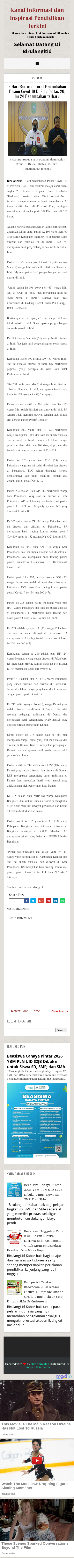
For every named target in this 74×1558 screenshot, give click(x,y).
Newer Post (19, 1011)
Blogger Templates (37, 1367)
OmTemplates (40, 1364)
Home (35, 1011)
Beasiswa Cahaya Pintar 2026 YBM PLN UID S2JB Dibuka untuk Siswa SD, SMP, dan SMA (36, 1061)
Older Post (57, 1011)
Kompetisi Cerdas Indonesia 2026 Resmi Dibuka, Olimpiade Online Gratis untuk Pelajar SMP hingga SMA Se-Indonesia (35, 1292)
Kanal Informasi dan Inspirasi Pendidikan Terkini (37, 18)
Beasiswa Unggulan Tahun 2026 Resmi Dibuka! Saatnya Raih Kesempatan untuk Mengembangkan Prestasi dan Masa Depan (36, 1241)
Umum (39, 78)
